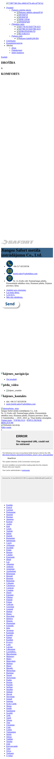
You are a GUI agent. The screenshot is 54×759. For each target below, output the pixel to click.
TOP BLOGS (19, 420)
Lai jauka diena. (13, 292)
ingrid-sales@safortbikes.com (25, 273)
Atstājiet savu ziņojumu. (16, 290)
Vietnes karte (6, 420)
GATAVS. (10, 295)
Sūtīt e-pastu (6, 427)
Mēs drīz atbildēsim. (14, 297)
